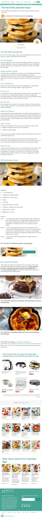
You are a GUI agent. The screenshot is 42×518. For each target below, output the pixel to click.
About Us (3, 512)
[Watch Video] (18, 414)
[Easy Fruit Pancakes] (26, 448)
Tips (22, 1)
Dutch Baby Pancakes (10, 270)
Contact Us (9, 512)
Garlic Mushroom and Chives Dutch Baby (5, 451)
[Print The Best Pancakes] (19, 255)
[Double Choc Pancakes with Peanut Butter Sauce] (26, 431)
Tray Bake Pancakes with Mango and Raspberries (21, 268)
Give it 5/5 (24, 46)
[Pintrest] (20, 402)
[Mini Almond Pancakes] (35, 448)
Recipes (12, 1)
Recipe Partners (27, 1)
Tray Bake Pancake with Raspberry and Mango (26, 418)
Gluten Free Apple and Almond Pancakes (5, 434)
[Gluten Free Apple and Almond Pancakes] (6, 431)
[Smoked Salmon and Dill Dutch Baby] (35, 431)
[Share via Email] (27, 402)
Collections (18, 1)
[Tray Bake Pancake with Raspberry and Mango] (26, 415)
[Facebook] (16, 402)
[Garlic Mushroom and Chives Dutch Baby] (6, 448)
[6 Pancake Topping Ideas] (16, 415)
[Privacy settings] (2, 516)
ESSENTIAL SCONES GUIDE (26, 4)
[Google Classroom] (25, 402)
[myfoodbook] (8, 492)
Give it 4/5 (22, 46)
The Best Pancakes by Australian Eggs (21, 243)
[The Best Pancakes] (21, 41)
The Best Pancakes (16, 449)
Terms (14, 512)
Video (27, 512)
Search (11, 3)
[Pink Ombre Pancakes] (6, 415)
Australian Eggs (29, 16)
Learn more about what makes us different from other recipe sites (9, 506)
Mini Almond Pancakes (34, 450)
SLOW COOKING (13, 4)
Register (38, 1)
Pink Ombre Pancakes (4, 417)
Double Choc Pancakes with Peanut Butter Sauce (25, 434)
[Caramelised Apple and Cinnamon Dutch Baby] (16, 431)
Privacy (19, 512)
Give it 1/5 (17, 46)
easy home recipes (8, 508)
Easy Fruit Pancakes (26, 449)
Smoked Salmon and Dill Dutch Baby (35, 433)
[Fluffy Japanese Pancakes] (35, 415)
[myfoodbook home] (6, 3)
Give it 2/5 (19, 46)
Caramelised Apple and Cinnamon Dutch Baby (16, 434)
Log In (34, 1)
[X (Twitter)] (23, 402)
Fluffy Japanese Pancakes (35, 417)
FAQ (23, 512)
